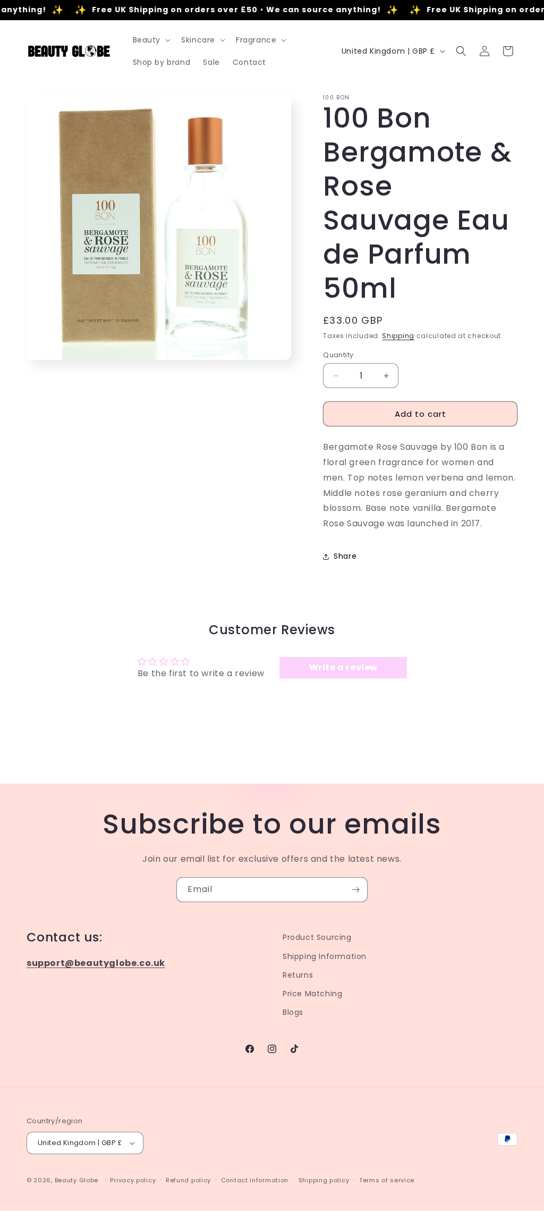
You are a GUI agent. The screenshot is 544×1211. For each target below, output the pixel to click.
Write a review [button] (343, 667)
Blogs (293, 1012)
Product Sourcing (317, 937)
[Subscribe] (355, 889)
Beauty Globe (76, 1180)
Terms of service (386, 1180)
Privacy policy (133, 1180)
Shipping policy (324, 1180)
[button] (150, 40)
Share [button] (345, 556)
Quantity (338, 355)
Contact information (254, 1180)
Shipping (398, 335)
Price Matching (312, 993)
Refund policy (188, 1180)
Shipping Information (325, 956)
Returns (298, 975)
